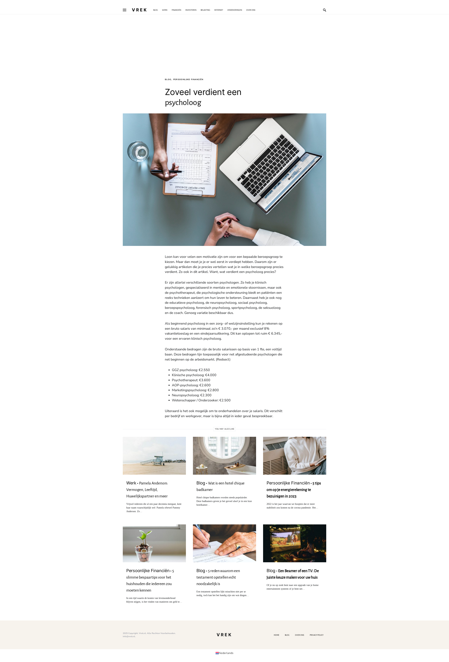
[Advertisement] (224, 51)
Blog (168, 79)
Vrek (140, 9)
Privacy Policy (316, 635)
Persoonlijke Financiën (188, 79)
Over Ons (299, 635)
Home (276, 635)
